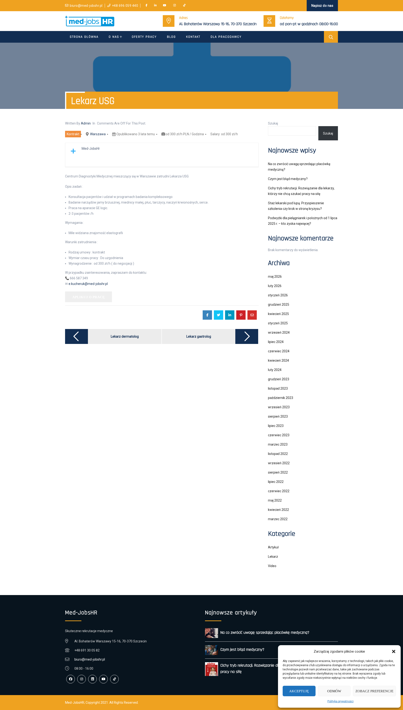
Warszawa (98, 134)
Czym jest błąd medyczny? (288, 179)
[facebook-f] (146, 5)
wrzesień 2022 (279, 463)
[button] (393, 651)
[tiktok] (184, 5)
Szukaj (273, 123)
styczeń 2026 (278, 295)
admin (86, 123)
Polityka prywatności (340, 701)
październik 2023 (280, 398)
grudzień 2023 (278, 379)
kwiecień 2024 (278, 360)
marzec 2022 (278, 519)
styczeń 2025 (278, 323)
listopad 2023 (278, 388)
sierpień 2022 (278, 472)
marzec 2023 (278, 444)
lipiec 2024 (276, 342)
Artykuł (273, 547)
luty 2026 (274, 286)
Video (272, 566)
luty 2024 (274, 370)
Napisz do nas (322, 5)
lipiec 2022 (276, 482)
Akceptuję (299, 691)
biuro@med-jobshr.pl (86, 5)
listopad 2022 (278, 454)
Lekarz (273, 556)
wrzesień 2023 (279, 407)
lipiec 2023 (276, 426)
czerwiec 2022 (278, 491)
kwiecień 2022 (278, 510)
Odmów (334, 691)
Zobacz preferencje (374, 691)
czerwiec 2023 (278, 435)
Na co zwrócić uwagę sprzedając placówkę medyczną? (264, 632)
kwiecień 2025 (278, 314)
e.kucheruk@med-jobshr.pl (88, 284)
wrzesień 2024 (279, 332)
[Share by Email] (252, 315)
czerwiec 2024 (278, 351)
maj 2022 (275, 500)
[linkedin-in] (155, 5)
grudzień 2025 (278, 304)
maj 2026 (275, 276)
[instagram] (174, 5)
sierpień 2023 (278, 416)
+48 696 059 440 (125, 5)
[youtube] (164, 5)
